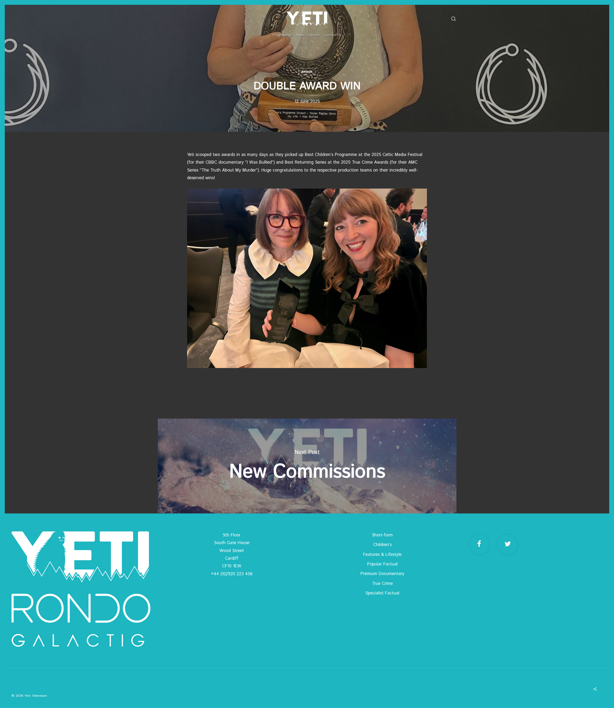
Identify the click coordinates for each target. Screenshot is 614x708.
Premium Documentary (382, 574)
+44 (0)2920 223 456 (232, 574)
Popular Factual (382, 564)
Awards (307, 71)
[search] (453, 18)
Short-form (382, 535)
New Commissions (307, 466)
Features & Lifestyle (382, 555)
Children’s (382, 545)
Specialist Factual (382, 593)
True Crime (382, 584)
